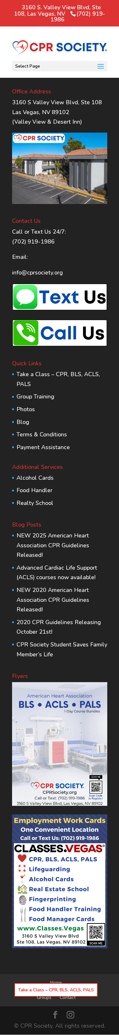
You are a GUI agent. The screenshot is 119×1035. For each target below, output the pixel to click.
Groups (44, 998)
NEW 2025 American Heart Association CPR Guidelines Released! (53, 545)
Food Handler (34, 490)
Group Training (35, 396)
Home (56, 983)
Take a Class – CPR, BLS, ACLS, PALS (56, 990)
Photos (26, 409)
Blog (23, 422)
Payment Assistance (43, 447)
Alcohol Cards (35, 478)
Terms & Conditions (42, 434)
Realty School (35, 503)
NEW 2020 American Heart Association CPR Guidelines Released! (53, 599)
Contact (68, 998)
